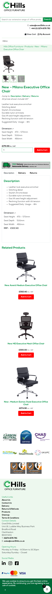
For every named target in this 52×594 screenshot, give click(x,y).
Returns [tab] (33, 173)
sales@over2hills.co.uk (40, 26)
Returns (35, 96)
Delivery (26, 96)
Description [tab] (9, 173)
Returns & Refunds (10, 509)
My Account (44, 34)
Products (6, 512)
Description (16, 96)
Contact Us (7, 503)
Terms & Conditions (10, 518)
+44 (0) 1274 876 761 (40, 29)
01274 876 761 (10, 538)
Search (47, 19)
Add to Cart (42, 150)
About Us (6, 500)
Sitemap (6, 515)
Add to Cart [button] (26, 297)
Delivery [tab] (22, 173)
